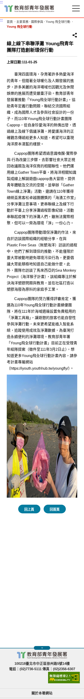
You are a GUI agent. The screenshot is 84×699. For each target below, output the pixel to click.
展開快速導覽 (42, 648)
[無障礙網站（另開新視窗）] (64, 682)
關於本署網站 (42, 693)
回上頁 (29, 509)
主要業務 (22, 21)
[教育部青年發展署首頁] (29, 9)
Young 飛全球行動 (58, 21)
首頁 (10, 21)
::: (1, 2)
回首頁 (55, 509)
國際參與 (37, 21)
